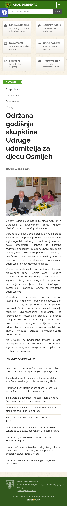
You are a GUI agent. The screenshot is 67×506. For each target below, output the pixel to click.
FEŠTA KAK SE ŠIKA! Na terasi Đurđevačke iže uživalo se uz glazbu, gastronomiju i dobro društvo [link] (32, 429)
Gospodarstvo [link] (13, 89)
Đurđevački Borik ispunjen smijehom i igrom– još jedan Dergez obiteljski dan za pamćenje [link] (31, 389)
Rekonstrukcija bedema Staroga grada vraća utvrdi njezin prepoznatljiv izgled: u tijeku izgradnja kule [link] (33, 370)
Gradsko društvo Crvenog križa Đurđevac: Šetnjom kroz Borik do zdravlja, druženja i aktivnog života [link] (32, 380)
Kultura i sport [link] (13, 95)
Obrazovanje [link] (13, 101)
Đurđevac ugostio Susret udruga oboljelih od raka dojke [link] (32, 419)
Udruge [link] (10, 107)
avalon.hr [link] (33, 499)
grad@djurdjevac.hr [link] (26, 490)
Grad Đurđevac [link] (21, 5)
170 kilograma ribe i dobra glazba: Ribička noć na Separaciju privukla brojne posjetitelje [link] (32, 399)
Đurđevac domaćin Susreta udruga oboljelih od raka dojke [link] (31, 462)
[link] (4, 12)
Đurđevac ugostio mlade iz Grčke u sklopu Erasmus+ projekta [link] (28, 439)
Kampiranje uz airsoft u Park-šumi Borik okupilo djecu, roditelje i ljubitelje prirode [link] (31, 409)
